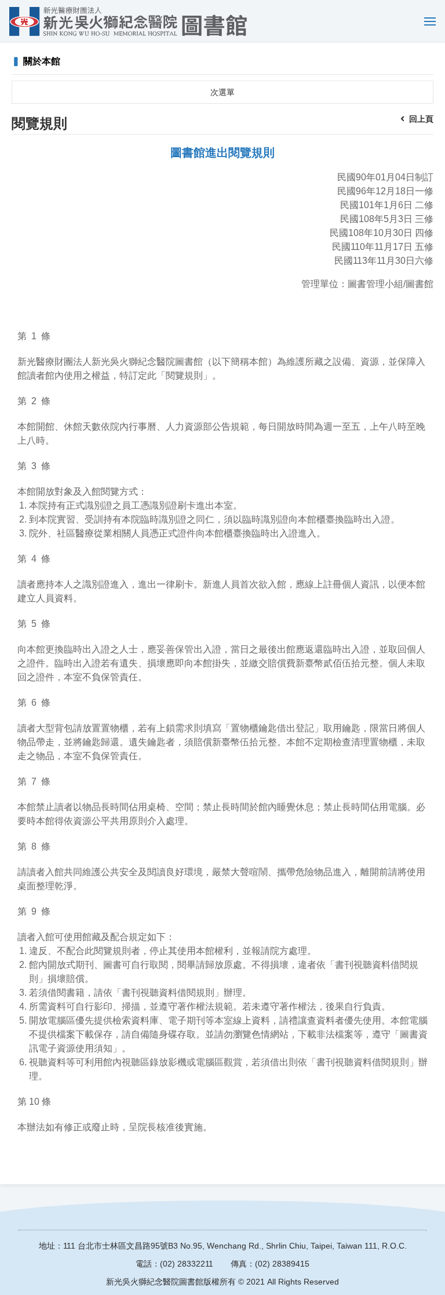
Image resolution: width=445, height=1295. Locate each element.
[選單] (427, 21)
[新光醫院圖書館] (128, 21)
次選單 (222, 92)
